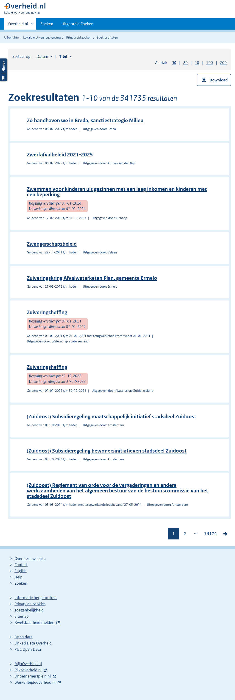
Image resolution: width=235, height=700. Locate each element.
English (20, 570)
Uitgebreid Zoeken (77, 23)
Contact (21, 564)
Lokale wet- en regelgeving (42, 37)
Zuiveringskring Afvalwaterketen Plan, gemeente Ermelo (92, 278)
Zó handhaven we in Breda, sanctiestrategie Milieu (85, 120)
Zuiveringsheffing (47, 312)
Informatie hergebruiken (35, 597)
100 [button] (209, 62)
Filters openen (3, 69)
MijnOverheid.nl (28, 663)
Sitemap (21, 616)
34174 (210, 534)
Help (18, 577)
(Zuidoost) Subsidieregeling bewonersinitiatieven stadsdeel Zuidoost (107, 451)
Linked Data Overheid (33, 643)
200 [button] (223, 62)
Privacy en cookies (29, 603)
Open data (23, 636)
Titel (65, 56)
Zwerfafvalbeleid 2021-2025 (60, 155)
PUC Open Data (27, 649)
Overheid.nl (18, 25)
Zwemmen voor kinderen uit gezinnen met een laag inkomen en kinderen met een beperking (117, 192)
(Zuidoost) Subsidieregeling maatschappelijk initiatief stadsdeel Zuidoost (111, 417)
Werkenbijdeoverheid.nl (35, 682)
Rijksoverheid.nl (28, 669)
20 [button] (185, 62)
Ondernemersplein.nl (32, 676)
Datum (44, 56)
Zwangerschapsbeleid (52, 244)
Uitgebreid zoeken (78, 37)
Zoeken (46, 23)
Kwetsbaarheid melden (34, 622)
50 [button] (197, 62)
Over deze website (30, 558)
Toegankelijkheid (29, 610)
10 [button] (174, 62)
